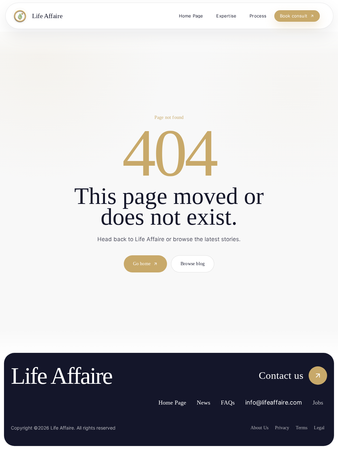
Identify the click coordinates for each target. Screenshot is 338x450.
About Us (251, 427)
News (199, 403)
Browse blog (195, 264)
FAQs (225, 403)
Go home (140, 264)
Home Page (164, 403)
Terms (298, 427)
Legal (318, 427)
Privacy (276, 427)
